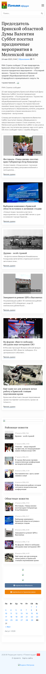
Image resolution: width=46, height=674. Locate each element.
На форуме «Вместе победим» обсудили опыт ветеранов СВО (18, 343)
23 (37, 617)
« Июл (7, 627)
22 (32, 617)
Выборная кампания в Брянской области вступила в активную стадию (22, 207)
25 (11, 620)
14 (27, 613)
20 (22, 617)
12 (16, 613)
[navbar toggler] (42, 5)
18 (11, 617)
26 (17, 620)
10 (6, 613)
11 (11, 613)
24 (6, 620)
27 (22, 620)
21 (27, 617)
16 (37, 613)
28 (27, 620)
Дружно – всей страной (15, 253)
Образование (24, 59)
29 (32, 620)
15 (32, 613)
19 (16, 617)
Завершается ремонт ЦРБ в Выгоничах (22, 297)
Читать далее (9, 174)
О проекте (16, 658)
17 (6, 617)
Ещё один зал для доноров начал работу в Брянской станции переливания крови (20, 391)
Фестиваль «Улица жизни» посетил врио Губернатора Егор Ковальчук (20, 160)
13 (21, 613)
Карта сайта (27, 658)
